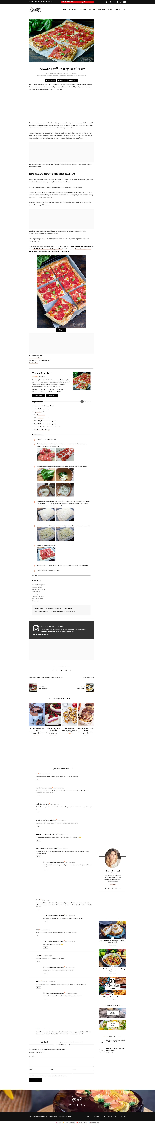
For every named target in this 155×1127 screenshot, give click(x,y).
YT (106, 2)
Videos (117, 10)
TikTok (121, 2)
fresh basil (40, 418)
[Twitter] (61, 670)
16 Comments (73, 73)
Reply (38, 780)
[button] (61, 330)
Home (65, 10)
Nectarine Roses (69, 728)
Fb (114, 2)
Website (74, 1069)
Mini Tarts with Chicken (35, 358)
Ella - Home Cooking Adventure (55, 73)
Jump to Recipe (51, 81)
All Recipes (73, 10)
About (31, 2)
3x (88, 401)
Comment (31, 1056)
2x (85, 401)
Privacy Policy (123, 1116)
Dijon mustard (41, 415)
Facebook (103, 1116)
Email (52, 1069)
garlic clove (38, 412)
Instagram (50, 239)
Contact (36, 2)
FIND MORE (112, 884)
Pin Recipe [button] (51, 395)
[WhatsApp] (70, 670)
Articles (92, 10)
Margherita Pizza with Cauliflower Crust (40, 360)
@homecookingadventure (49, 632)
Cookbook (83, 10)
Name (31, 1069)
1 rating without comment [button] (75, 1042)
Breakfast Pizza (33, 363)
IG (110, 2)
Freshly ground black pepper (42, 430)
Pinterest (117, 2)
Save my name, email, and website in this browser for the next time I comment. (48, 1076)
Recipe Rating (32, 1053)
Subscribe (44, 2)
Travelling (101, 10)
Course (110, 10)
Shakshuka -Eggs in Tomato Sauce (58, 251)
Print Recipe (74, 81)
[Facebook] (57, 670)
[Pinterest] (66, 670)
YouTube (89, 1116)
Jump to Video (63, 81)
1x (82, 401)
